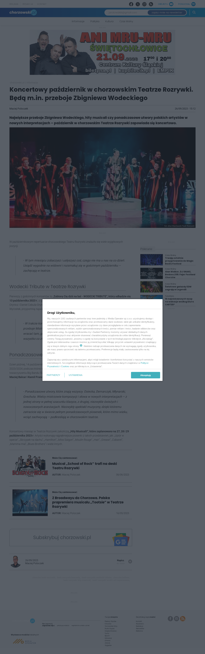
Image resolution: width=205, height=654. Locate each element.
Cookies (65, 366)
